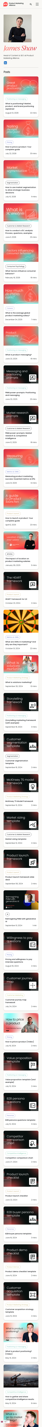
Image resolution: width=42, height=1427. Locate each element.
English (5, 1421)
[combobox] (5, 1421)
